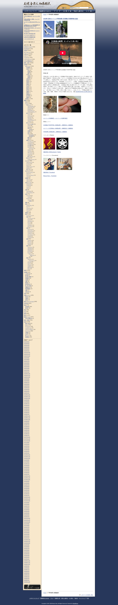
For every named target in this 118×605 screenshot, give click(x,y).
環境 (25, 313)
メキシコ (28, 181)
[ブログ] (57, 12)
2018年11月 (27, 417)
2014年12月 (27, 454)
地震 (25, 270)
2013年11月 (27, 477)
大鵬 (26, 281)
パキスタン (30, 118)
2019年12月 (27, 394)
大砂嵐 (26, 279)
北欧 (27, 227)
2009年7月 (26, 569)
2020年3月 (26, 389)
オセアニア (27, 170)
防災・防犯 (27, 320)
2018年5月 (26, 428)
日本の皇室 (31, 136)
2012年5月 (26, 509)
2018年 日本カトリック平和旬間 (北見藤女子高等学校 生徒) (60, 18)
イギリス (29, 259)
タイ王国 (29, 145)
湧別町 (27, 84)
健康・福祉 (27, 62)
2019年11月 (27, 396)
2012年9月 (26, 502)
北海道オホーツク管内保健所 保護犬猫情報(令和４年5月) (32, 25)
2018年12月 (27, 416)
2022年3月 (26, 347)
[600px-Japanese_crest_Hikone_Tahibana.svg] (62, 148)
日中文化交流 (31, 134)
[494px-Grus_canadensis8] (50, 111)
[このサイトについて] (30, 12)
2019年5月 (26, 407)
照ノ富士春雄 (28, 285)
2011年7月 (26, 527)
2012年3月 (26, 513)
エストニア (30, 229)
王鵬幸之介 (27, 287)
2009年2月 (26, 578)
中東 (26, 189)
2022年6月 (26, 341)
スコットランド (32, 260)
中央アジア (28, 104)
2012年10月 (27, 500)
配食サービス (27, 317)
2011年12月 (27, 518)
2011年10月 (27, 522)
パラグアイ (28, 208)
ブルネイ (29, 149)
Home (44, 14)
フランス (29, 264)
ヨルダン (28, 167)
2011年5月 (26, 530)
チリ (27, 206)
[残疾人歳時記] (78, 12)
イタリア (29, 240)
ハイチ (27, 186)
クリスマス (27, 326)
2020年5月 (26, 386)
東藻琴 (29, 77)
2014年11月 (27, 456)
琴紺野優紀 (27, 288)
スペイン (29, 243)
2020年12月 (27, 373)
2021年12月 (27, 352)
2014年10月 (27, 458)
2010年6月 (26, 550)
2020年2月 (26, 391)
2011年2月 (26, 536)
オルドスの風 (30, 124)
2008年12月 (27, 582)
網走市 (27, 88)
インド (29, 114)
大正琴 (26, 333)
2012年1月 (26, 516)
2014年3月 (26, 470)
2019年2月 (26, 412)
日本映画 (27, 306)
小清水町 (28, 78)
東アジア (28, 122)
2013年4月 (26, 490)
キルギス (29, 109)
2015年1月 (26, 453)
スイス (29, 219)
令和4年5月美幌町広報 (29, 37)
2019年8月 (26, 402)
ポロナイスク (32, 255)
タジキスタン (30, 110)
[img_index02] (64, 169)
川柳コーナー (27, 295)
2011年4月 (26, 532)
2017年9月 (26, 442)
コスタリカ (28, 185)
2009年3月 (26, 576)
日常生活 (26, 303)
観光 (25, 315)
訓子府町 (28, 95)
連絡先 (76, 598)
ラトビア (29, 236)
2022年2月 (26, 349)
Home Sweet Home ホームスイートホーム (32, 31)
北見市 (27, 68)
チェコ (29, 222)
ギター (26, 324)
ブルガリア (30, 249)
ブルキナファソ (29, 166)
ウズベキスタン (31, 106)
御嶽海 (26, 282)
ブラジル (28, 209)
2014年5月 (26, 467)
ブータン (29, 121)
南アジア (28, 113)
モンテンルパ (31, 148)
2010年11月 (27, 541)
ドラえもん (27, 57)
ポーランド (30, 226)
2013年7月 (26, 485)
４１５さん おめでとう (29, 35)
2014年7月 (26, 463)
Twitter (25, 50)
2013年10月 (27, 479)
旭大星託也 (27, 284)
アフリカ (27, 160)
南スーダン (28, 169)
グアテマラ (28, 183)
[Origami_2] (61, 36)
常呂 (28, 70)
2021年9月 (26, 357)
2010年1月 (26, 559)
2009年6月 (26, 571)
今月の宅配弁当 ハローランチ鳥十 (32, 17)
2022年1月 (26, 350)
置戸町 (27, 90)
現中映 (26, 308)
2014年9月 (26, 460)
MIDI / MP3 (27, 323)
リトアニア (30, 237)
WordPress (75, 603)
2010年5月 (26, 552)
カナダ (27, 198)
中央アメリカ (28, 182)
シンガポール (30, 144)
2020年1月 (26, 393)
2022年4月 (26, 345)
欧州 (26, 214)
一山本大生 (27, 273)
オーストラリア (29, 172)
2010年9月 (26, 545)
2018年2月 (26, 433)
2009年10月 (27, 564)
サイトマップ (82, 598)
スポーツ (26, 55)
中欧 (27, 216)
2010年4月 (26, 553)
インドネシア (30, 141)
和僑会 (26, 212)
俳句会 (26, 296)
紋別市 (27, 87)
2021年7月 (26, 361)
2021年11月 (27, 354)
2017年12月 (27, 437)
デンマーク (30, 232)
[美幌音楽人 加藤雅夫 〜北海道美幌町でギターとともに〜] (37, 6)
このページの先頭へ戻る (87, 595)
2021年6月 (26, 363)
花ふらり (27, 335)
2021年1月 (26, 372)
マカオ (29, 125)
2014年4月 (26, 469)
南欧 (27, 238)
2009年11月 (27, 562)
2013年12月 (27, 476)
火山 (25, 311)
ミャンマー (30, 153)
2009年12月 (27, 560)
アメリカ (28, 195)
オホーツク (27, 66)
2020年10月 (27, 377)
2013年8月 (26, 483)
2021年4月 (26, 366)
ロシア (29, 252)
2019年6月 (26, 405)
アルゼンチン (29, 205)
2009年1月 (26, 580)
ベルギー (29, 265)
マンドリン (27, 330)
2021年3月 (26, 368)
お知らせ (26, 54)
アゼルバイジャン (31, 159)
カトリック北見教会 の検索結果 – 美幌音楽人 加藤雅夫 (58, 128)
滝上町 (27, 85)
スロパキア (30, 221)
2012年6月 (26, 507)
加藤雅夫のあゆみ (44, 598)
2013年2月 (26, 493)
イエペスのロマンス (29, 38)
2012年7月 (26, 506)
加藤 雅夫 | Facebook (49, 172)
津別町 (27, 81)
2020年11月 (27, 375)
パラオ (27, 176)
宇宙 (25, 293)
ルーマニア (30, 251)
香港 (28, 138)
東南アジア (28, 140)
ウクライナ (30, 247)
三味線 (26, 332)
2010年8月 (26, 546)
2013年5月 (26, 488)
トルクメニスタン (31, 111)
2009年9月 (26, 566)
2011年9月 (26, 523)
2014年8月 (26, 462)
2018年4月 (26, 430)
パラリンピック (28, 59)
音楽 (25, 322)
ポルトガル (30, 267)
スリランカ (30, 115)
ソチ (29, 256)
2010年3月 (26, 555)
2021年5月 (26, 364)
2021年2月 (26, 370)
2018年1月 (26, 435)
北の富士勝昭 (28, 276)
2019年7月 (26, 403)
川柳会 (26, 298)
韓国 (28, 137)
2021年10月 (27, 356)
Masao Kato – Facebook (49, 176)
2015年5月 (26, 446)
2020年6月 (26, 384)
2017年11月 (27, 439)
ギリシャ (29, 241)
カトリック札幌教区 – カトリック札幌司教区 (55, 118)
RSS (88, 598)
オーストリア (30, 218)
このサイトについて (34, 598)
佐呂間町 (28, 67)
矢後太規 (27, 291)
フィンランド (30, 234)
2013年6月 (26, 486)
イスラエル (28, 191)
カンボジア (30, 143)
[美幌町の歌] (67, 12)
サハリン (30, 253)
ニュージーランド (30, 175)
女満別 (29, 75)
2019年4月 (26, 409)
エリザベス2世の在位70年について (32, 22)
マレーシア (30, 152)
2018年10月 (27, 419)
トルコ (29, 223)
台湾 (28, 132)
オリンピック (27, 52)
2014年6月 (26, 465)
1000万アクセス (28, 47)
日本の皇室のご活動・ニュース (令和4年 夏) (31, 19)
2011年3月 (26, 534)
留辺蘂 (29, 71)
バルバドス (28, 179)
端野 (28, 73)
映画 (25, 305)
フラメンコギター (29, 329)
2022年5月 (26, 343)
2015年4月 (26, 447)
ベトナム (29, 151)
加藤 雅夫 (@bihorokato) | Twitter (52, 152)
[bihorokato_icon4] (49, 148)
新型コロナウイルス (29, 301)
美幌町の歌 (57, 598)
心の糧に (71, 598)
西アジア (28, 157)
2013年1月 (26, 495)
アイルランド (29, 215)
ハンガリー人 (28, 327)
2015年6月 (26, 444)
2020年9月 (26, 379)
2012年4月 (26, 511)
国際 (25, 100)
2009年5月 (26, 573)
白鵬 (26, 290)
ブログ (52, 598)
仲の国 (26, 275)
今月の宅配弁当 (28, 61)
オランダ (29, 261)
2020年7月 (26, 382)
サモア (27, 173)
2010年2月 (26, 557)
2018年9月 (26, 421)
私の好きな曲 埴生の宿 (29, 33)
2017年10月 (27, 440)
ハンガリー (30, 225)
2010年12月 (27, 539)
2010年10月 (27, 543)
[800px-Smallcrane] (69, 111)
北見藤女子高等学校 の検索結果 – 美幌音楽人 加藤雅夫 (58, 125)
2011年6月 (26, 529)
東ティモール (30, 156)
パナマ (27, 188)
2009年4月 (26, 575)
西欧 (27, 257)
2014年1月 (26, 474)
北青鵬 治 (27, 278)
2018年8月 (26, 423)
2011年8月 (26, 525)
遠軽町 (27, 97)
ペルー (27, 211)
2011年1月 (26, 537)
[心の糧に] (90, 12)
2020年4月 (26, 387)
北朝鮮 (29, 130)
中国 (28, 128)
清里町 (27, 82)
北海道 (25, 64)
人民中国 (30, 129)
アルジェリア (29, 162)
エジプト (28, 163)
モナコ (29, 268)
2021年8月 (26, 359)
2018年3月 (26, 432)
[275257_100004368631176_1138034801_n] (49, 169)
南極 (26, 202)
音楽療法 (27, 336)
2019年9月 (26, 400)
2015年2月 (26, 451)
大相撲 (25, 272)
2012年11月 (27, 499)
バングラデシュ (31, 119)
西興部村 (28, 94)
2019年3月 (26, 410)
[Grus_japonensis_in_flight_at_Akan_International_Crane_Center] (48, 36)
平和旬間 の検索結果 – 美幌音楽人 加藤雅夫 (55, 131)
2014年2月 (26, 472)
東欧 (27, 245)
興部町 (27, 92)
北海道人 (27, 98)
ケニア (27, 165)
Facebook (26, 48)
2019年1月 (26, 414)
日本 (28, 133)
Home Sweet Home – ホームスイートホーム (32, 28)
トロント (29, 199)
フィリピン (30, 147)
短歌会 (26, 299)
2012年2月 (26, 514)
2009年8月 (26, 567)
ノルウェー (30, 233)
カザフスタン (30, 107)
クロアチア (30, 248)
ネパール (29, 117)
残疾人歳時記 (64, 598)
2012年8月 (26, 504)
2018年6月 (26, 426)
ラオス (29, 155)
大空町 (27, 74)
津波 (25, 309)
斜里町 (27, 80)
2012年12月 (27, 497)
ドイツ (29, 263)
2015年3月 (26, 449)
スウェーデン (30, 230)
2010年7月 (26, 548)
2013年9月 (26, 481)
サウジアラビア (29, 192)
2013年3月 (26, 492)
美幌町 (27, 91)
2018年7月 (26, 424)
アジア (26, 103)
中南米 (26, 178)
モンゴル (29, 126)
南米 (26, 204)
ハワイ (29, 196)
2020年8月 (26, 380)
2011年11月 (27, 520)
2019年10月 (27, 398)
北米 (26, 194)
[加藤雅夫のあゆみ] (45, 12)
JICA (26, 101)
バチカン (29, 244)
